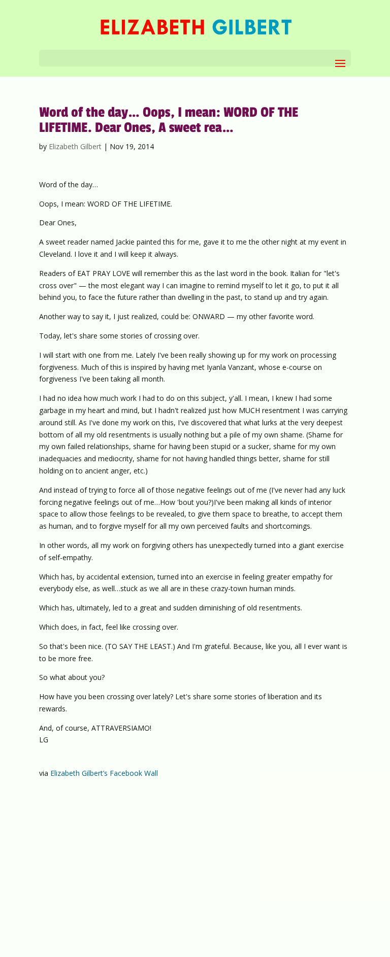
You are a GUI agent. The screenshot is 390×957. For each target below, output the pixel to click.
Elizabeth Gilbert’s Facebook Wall (104, 773)
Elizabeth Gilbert (75, 146)
